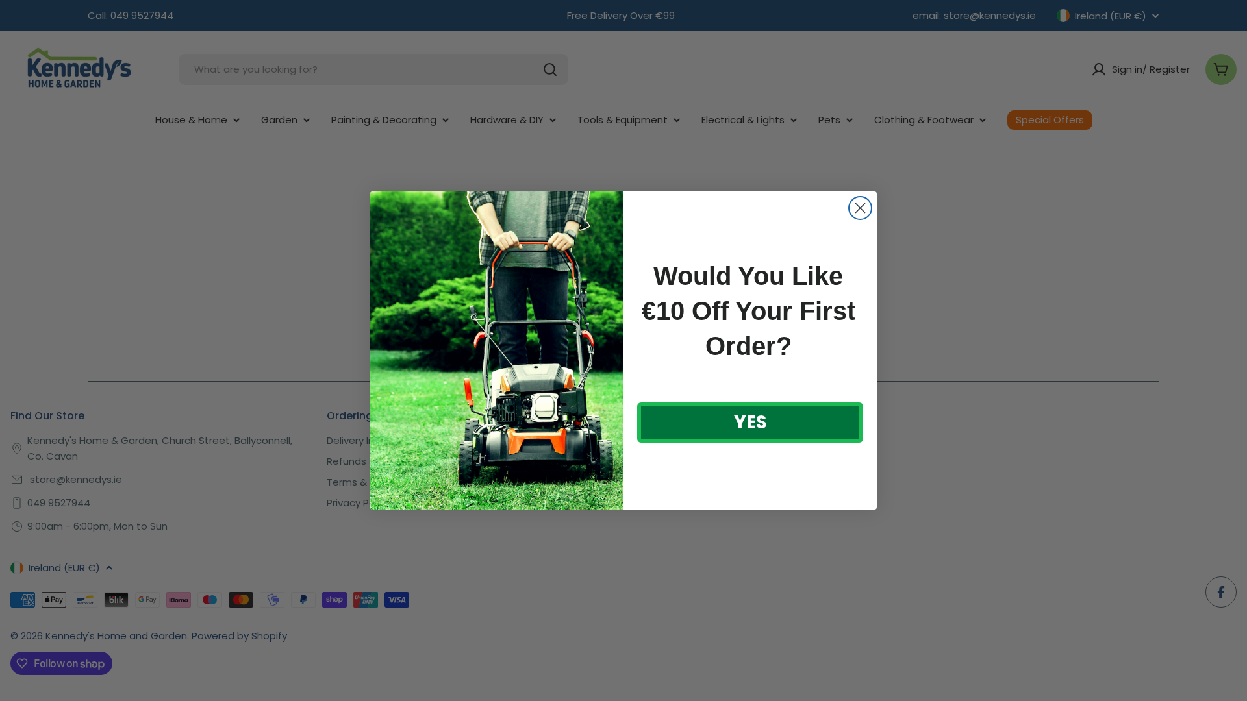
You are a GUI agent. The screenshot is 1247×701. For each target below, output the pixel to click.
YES (750, 422)
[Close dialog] (860, 208)
